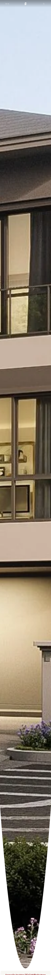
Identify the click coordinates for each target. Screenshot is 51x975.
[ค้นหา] (44, 3)
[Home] (25, 3)
